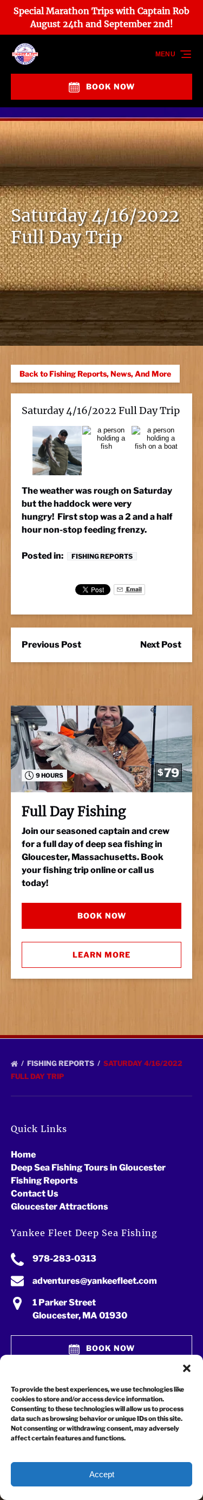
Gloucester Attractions (59, 1206)
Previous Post (51, 644)
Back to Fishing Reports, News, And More (95, 373)
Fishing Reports (102, 556)
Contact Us (34, 1193)
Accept (101, 1474)
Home (23, 1154)
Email (133, 589)
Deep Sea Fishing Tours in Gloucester (88, 1167)
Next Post (160, 644)
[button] (186, 1368)
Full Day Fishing (74, 811)
